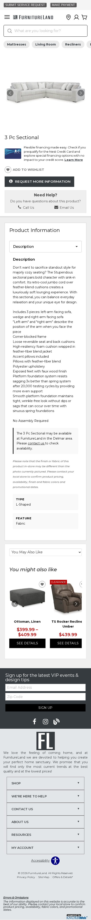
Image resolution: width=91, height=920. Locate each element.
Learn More (73, 159)
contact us (36, 443)
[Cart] (84, 17)
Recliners (73, 44)
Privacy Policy (26, 877)
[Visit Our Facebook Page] (35, 722)
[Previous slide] (14, 603)
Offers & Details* (62, 877)
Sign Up (45, 708)
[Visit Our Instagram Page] (46, 722)
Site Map (43, 877)
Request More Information (42, 181)
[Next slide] (76, 603)
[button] (7, 17)
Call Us (28, 208)
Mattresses (16, 44)
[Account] (76, 17)
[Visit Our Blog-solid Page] (56, 722)
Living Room (45, 44)
